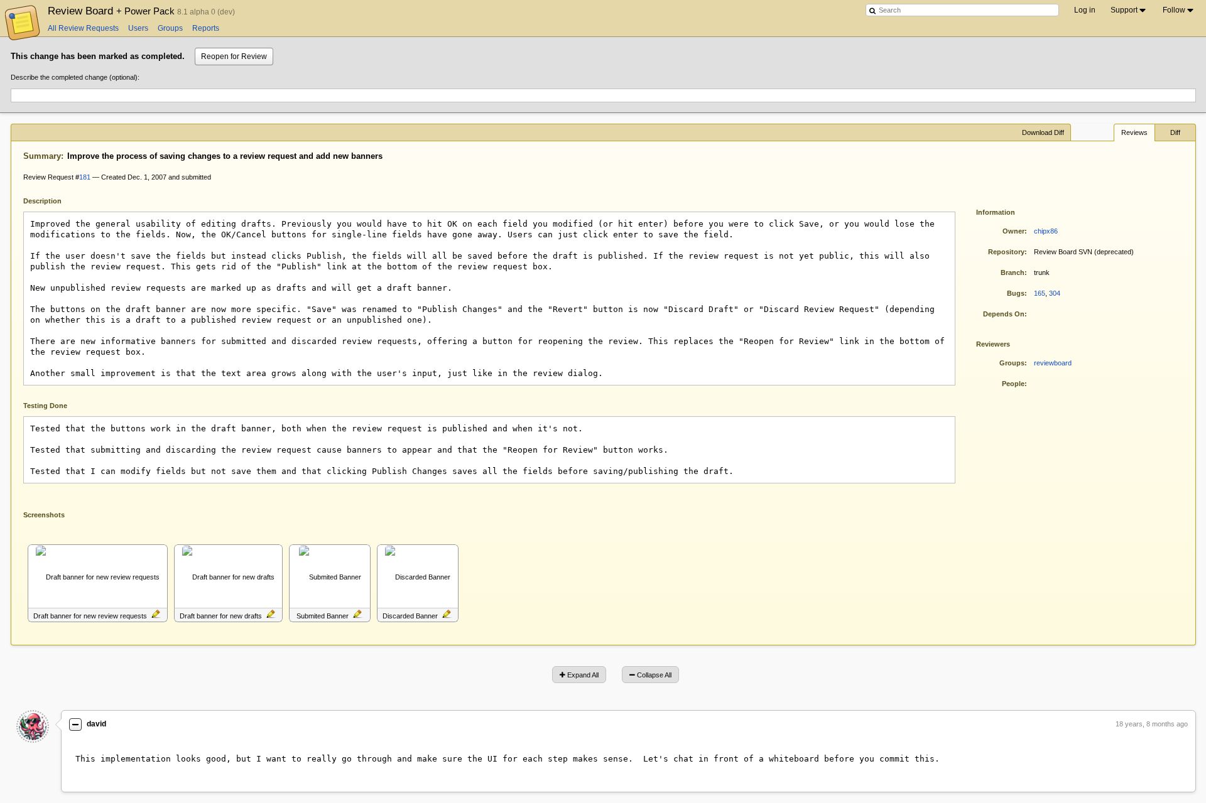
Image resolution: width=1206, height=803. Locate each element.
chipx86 (1046, 231)
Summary (42, 156)
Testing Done (45, 405)
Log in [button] (1084, 10)
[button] (155, 615)
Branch (1012, 272)
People (1013, 383)
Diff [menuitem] (1175, 132)
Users (138, 28)
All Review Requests (83, 28)
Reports (205, 28)
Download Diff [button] (1043, 132)
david (96, 723)
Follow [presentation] (1174, 10)
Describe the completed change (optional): (75, 77)
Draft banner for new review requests (90, 616)
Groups (170, 28)
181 (84, 177)
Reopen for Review (234, 56)
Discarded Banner (410, 616)
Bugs (1015, 293)
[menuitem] (1129, 10)
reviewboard (1053, 363)
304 (1054, 293)
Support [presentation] (1124, 10)
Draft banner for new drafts (221, 616)
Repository (1006, 252)
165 (1039, 293)
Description (51, 200)
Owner (1013, 231)
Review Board (112, 10)
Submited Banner (322, 616)
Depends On (1003, 314)
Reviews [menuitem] (1134, 132)
